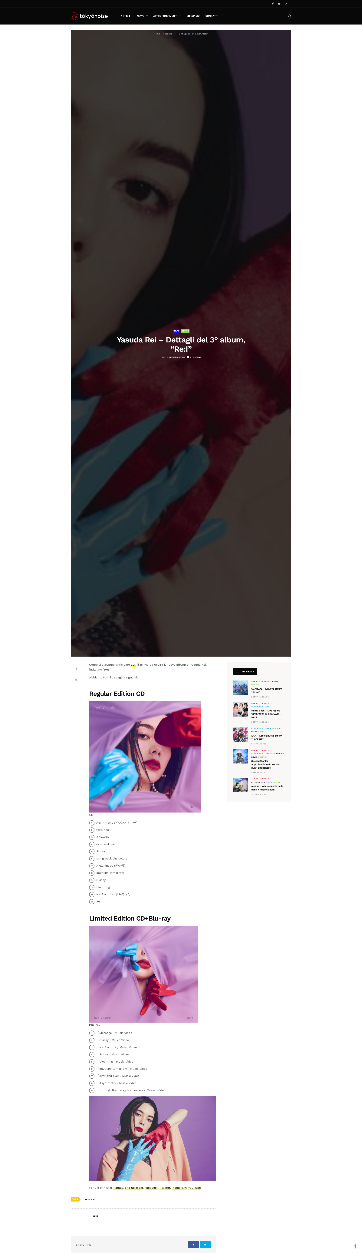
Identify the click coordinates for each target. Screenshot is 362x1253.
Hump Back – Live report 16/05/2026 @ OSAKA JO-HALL (266, 714)
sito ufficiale (134, 1187)
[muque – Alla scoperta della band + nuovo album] (240, 785)
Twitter (165, 1187)
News (140, 16)
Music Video (277, 728)
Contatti (212, 16)
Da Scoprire (277, 754)
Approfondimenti (165, 16)
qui (133, 664)
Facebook (151, 1187)
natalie (118, 1187)
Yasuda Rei (90, 1199)
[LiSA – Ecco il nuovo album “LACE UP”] (240, 734)
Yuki (163, 357)
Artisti (126, 16)
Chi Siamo (193, 16)
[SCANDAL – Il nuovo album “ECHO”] (240, 688)
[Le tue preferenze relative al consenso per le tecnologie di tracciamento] (355, 1246)
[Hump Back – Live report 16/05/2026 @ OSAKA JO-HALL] (240, 709)
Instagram (179, 1187)
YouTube (194, 1187)
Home (157, 34)
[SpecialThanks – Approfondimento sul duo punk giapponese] (240, 756)
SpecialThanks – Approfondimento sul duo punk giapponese (265, 764)
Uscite (185, 331)
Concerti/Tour (260, 707)
